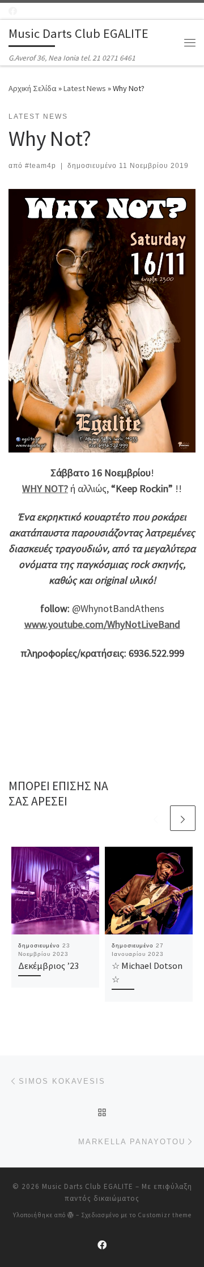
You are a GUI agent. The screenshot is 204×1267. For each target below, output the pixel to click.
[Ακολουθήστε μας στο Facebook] (12, 11)
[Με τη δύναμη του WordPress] (70, 1215)
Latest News (84, 88)
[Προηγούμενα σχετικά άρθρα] (155, 818)
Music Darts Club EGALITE (87, 1186)
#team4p (40, 166)
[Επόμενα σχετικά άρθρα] (183, 818)
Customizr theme (165, 1215)
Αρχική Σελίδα (33, 88)
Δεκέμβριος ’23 (48, 965)
